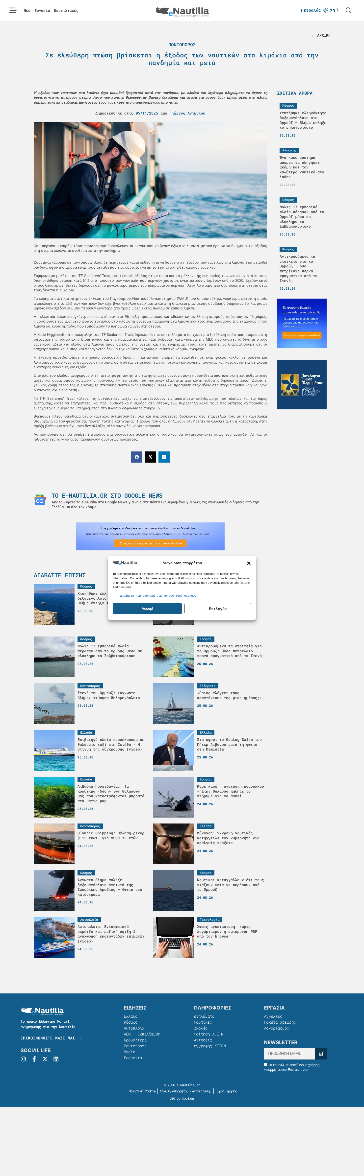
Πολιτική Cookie (141, 1091)
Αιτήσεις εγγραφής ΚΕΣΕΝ (210, 1042)
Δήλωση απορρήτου (174, 1091)
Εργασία (42, 10)
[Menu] (13, 10)
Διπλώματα (204, 1016)
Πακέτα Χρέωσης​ (280, 1022)
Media (129, 1051)
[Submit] (321, 1053)
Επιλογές (218, 608)
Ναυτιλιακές (66, 10)
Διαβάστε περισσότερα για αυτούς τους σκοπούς (158, 595)
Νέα (27, 10)
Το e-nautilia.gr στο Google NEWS (107, 495)
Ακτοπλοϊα (134, 1028)
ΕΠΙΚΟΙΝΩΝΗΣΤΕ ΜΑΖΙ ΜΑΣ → (51, 1037)
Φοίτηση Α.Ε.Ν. (210, 1033)
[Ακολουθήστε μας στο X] (45, 1059)
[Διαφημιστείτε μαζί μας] (150, 536)
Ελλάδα (130, 1016)
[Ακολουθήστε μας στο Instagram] (23, 1059)
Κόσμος (130, 1022)
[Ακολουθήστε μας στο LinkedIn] (56, 1059)
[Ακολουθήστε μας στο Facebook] (34, 1059)
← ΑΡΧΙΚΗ (321, 35)
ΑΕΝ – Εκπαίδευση (142, 1033)
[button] (248, 563)
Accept (147, 608)
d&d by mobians (182, 1098)
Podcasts (133, 1057)
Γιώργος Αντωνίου (187, 113)
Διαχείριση (201, 1091)
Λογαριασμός (276, 1028)
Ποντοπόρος (182, 44)
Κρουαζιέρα (135, 1039)
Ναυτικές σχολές (203, 1025)
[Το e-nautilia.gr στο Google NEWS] (40, 500)
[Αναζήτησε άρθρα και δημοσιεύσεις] (349, 10)
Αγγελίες (273, 1016)
